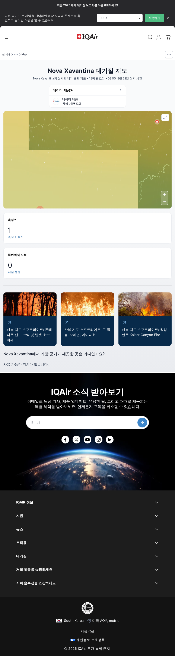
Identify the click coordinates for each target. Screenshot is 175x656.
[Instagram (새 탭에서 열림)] (98, 439)
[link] (150, 37)
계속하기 (154, 18)
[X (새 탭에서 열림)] (76, 439)
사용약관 (87, 631)
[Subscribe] (142, 422)
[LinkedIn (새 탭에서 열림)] (110, 439)
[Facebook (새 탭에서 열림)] (65, 439)
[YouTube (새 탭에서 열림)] (87, 439)
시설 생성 (14, 272)
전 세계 (6, 54)
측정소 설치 (15, 237)
